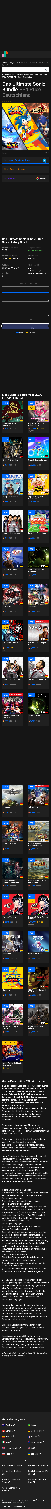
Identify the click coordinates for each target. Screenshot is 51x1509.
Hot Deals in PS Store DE (11, 1472)
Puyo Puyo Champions (37, 533)
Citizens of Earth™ (10, 570)
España (10, 1436)
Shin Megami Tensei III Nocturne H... (37, 991)
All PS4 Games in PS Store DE (11, 1489)
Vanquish (32, 606)
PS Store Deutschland (12, 1465)
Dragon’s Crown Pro (10, 460)
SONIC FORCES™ (9, 844)
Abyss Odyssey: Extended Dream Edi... (11, 881)
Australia (11, 1425)
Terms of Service (36, 1500)
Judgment (7, 953)
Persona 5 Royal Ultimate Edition (38, 918)
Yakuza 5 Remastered (11, 679)
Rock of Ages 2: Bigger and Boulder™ (37, 881)
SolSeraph (7, 807)
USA (34, 1448)
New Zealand (38, 1442)
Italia (9, 1442)
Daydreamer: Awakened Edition (37, 1027)
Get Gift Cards (10, 178)
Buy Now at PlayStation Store (17, 160)
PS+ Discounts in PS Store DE (11, 1480)
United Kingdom (14, 1448)
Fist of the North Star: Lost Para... (11, 717)
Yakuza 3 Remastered (37, 679)
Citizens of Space (35, 953)
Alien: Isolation (34, 716)
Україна (36, 1453)
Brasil (34, 1425)
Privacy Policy (23, 1500)
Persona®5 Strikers (10, 643)
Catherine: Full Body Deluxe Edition (36, 424)
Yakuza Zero (33, 807)
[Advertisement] (25, 25)
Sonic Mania (7, 990)
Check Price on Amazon (15, 169)
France (35, 1436)
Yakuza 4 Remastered (11, 533)
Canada (10, 1430)
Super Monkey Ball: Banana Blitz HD (35, 497)
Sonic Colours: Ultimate (37, 460)
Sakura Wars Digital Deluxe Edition (10, 1027)
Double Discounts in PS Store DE (38, 1472)
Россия (10, 1453)
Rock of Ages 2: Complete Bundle (35, 845)
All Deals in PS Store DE (38, 1465)
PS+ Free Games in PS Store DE (37, 1480)
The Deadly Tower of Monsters (11, 424)
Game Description (25, 77)
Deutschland (38, 1430)
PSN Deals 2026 (10, 1500)
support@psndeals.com (16, 1506)
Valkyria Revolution (10, 497)
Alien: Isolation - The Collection (36, 571)
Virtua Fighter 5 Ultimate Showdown (12, 1064)
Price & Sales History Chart (22, 75)
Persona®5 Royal (10, 917)
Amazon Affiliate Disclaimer (13, 1503)
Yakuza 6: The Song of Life (37, 644)
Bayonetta (7, 606)
